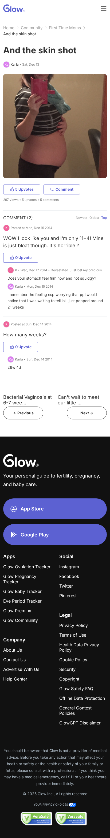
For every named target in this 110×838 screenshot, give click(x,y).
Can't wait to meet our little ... (78, 399)
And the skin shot (19, 33)
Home (8, 27)
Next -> (86, 413)
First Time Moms (65, 27)
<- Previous (23, 413)
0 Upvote (23, 257)
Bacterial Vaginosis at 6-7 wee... (27, 399)
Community (31, 27)
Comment (64, 189)
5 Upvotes (24, 189)
